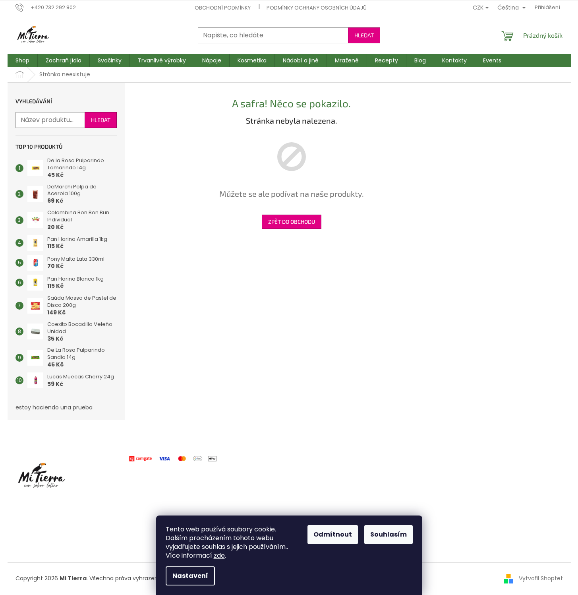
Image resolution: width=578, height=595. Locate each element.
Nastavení (190, 575)
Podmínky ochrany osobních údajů (317, 8)
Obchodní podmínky (223, 8)
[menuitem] (22, 60)
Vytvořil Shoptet (541, 578)
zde (219, 555)
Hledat (364, 35)
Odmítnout (332, 534)
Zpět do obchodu (291, 221)
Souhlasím (388, 534)
